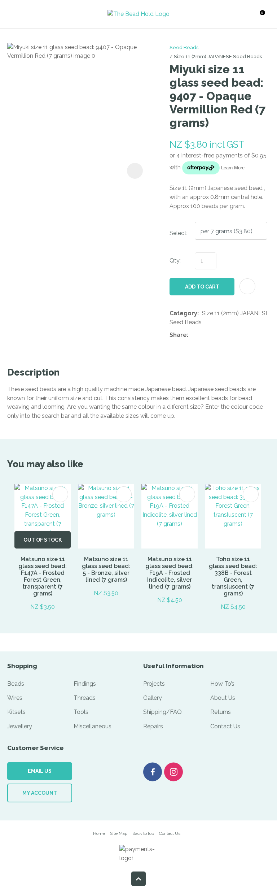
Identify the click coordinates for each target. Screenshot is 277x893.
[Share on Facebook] (193, 335)
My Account (39, 793)
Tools (81, 711)
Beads (15, 683)
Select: (179, 233)
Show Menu (20, 14)
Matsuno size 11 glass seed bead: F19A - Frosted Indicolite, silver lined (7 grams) (169, 573)
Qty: (175, 260)
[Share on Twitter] (202, 335)
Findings (85, 683)
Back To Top (138, 878)
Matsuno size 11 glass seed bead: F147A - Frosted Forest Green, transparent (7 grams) (42, 576)
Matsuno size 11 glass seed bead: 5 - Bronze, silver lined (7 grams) (106, 569)
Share (178, 334)
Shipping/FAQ (162, 711)
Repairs (153, 726)
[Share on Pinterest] (225, 335)
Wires (14, 697)
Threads (85, 697)
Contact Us (225, 726)
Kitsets (16, 711)
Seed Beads (184, 47)
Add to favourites (60, 494)
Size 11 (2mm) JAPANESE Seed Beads (218, 56)
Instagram (173, 771)
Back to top (143, 833)
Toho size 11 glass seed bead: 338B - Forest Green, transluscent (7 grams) (233, 576)
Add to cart (202, 287)
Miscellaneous (92, 726)
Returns (220, 711)
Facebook (152, 771)
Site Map (118, 833)
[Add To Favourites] (247, 286)
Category (183, 313)
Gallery (152, 697)
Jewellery (19, 726)
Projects (154, 683)
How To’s (222, 683)
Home (99, 833)
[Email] (213, 335)
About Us (222, 697)
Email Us (40, 771)
